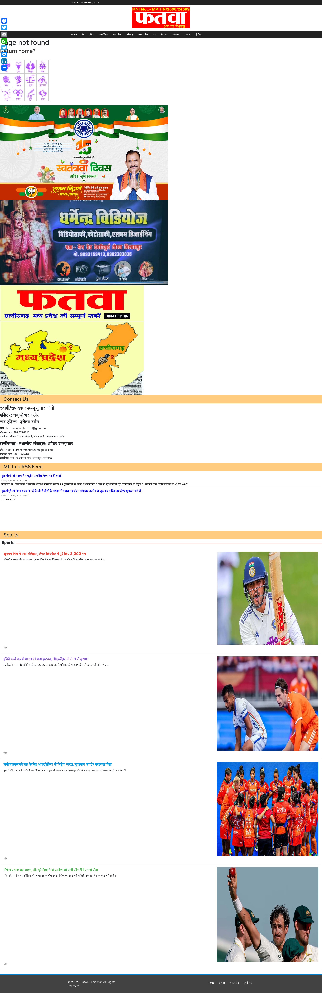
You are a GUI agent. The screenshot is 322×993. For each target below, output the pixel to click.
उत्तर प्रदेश (143, 34)
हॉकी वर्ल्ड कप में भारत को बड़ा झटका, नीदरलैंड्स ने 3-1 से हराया (46, 659)
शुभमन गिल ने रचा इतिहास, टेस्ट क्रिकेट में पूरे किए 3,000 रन (45, 553)
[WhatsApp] (4, 41)
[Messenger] (4, 54)
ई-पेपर (198, 34)
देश (83, 34)
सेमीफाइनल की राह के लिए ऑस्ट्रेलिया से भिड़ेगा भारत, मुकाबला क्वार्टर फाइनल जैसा (58, 764)
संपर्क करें (248, 982)
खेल (154, 34)
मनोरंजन (175, 34)
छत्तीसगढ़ (129, 34)
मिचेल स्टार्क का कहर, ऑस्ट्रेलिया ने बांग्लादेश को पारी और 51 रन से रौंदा (51, 870)
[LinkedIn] (4, 61)
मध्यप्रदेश (117, 34)
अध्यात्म (187, 34)
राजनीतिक (103, 34)
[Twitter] (4, 27)
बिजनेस (164, 34)
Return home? (18, 51)
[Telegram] (4, 47)
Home (73, 34)
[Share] (4, 67)
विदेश (92, 34)
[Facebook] (4, 20)
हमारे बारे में (234, 982)
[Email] (4, 34)
